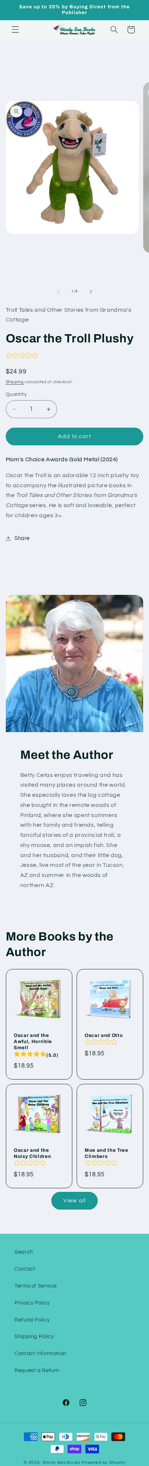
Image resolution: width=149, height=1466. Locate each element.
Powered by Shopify (103, 1463)
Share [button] (22, 538)
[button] (15, 29)
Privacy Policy (32, 1303)
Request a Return (36, 1370)
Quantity (16, 394)
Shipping (15, 382)
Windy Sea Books (61, 1463)
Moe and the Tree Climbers (106, 1153)
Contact (24, 1269)
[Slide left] (58, 291)
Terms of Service (35, 1286)
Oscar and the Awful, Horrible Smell (33, 1042)
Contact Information (40, 1353)
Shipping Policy (34, 1336)
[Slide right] (91, 291)
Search (23, 1252)
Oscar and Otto (104, 1035)
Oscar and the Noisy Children (32, 1153)
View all (74, 1200)
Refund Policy (32, 1320)
